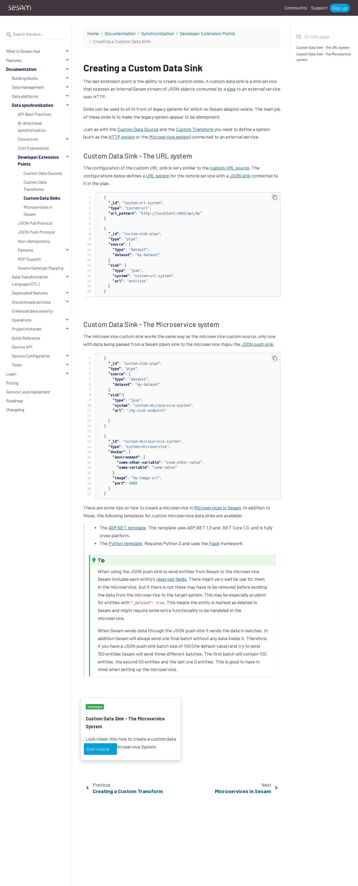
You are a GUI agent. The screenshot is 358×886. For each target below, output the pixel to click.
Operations (21, 319)
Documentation (21, 69)
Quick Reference (26, 337)
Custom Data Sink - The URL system (323, 48)
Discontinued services (31, 301)
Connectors (28, 138)
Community (295, 7)
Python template (125, 543)
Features (13, 60)
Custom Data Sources (43, 173)
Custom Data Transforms (35, 186)
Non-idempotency (34, 241)
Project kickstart (27, 328)
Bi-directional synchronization (32, 126)
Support (319, 7)
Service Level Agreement (28, 391)
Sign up (339, 8)
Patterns (25, 249)
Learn (11, 373)
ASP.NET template (127, 527)
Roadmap (14, 400)
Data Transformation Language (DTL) (30, 281)
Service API (22, 346)
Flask (214, 543)
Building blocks (25, 78)
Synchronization (157, 33)
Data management (28, 87)
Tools (16, 364)
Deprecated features (30, 293)
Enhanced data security (32, 310)
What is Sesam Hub (23, 51)
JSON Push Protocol (36, 231)
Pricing (12, 382)
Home (93, 33)
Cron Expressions (33, 148)
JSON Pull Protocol (35, 222)
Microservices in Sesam (38, 210)
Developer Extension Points (38, 161)
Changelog (15, 409)
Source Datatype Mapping (40, 267)
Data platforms (25, 96)
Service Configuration (31, 355)
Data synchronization (32, 105)
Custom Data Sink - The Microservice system (323, 57)
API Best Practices (34, 114)
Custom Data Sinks (42, 198)
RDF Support (29, 258)
